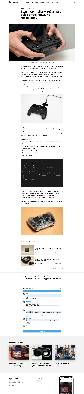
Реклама (39, 382)
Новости (27, 2)
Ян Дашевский (24, 8)
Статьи (32, 2)
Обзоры (36, 2)
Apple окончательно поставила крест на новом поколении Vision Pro (41, 365)
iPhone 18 (48, 2)
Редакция (39, 380)
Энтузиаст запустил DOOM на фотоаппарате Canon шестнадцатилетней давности (18, 365)
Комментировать (39, 8)
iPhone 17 (42, 2)
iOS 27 (57, 2)
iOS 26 (53, 2)
